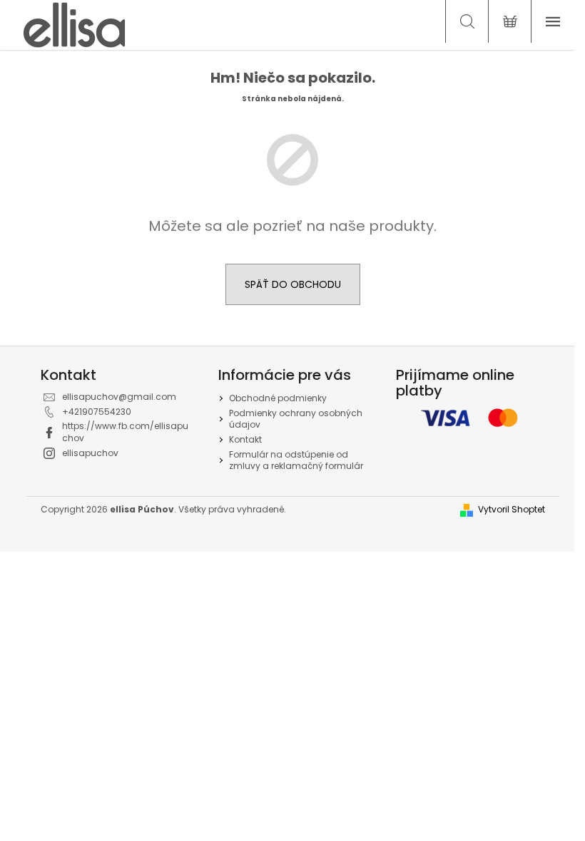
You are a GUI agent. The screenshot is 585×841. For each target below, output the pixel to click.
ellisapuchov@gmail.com (119, 397)
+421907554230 (96, 412)
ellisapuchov (90, 453)
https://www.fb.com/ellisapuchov (125, 432)
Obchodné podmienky (278, 398)
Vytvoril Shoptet (511, 509)
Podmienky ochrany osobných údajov (295, 419)
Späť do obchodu (293, 284)
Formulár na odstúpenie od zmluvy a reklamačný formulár (296, 460)
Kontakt (245, 439)
